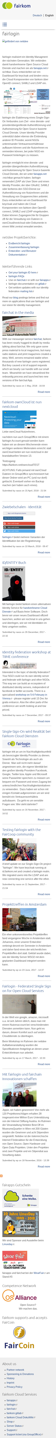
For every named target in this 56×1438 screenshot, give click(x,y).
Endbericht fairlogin (19, 243)
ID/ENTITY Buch (14, 562)
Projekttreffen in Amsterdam (24, 904)
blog (15, 297)
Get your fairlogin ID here (23, 272)
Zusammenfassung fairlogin (24, 247)
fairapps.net (41, 68)
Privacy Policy (14, 1387)
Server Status (15, 1426)
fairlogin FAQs (16, 276)
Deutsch (37, 15)
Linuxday (8, 1244)
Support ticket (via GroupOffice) (25, 1434)
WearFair (40, 1273)
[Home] (16, 5)
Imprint (10, 1382)
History (10, 1378)
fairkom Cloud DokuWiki (21, 1417)
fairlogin (7, 537)
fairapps (45, 280)
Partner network (15, 1370)
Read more (44, 392)
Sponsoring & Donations (20, 1374)
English (49, 15)
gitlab (42, 283)
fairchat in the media (18, 312)
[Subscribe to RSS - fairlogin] (1, 1175)
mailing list (27, 291)
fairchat (22, 280)
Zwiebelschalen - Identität (22, 507)
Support (12, 1430)
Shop (10, 1421)
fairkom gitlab (15, 1413)
